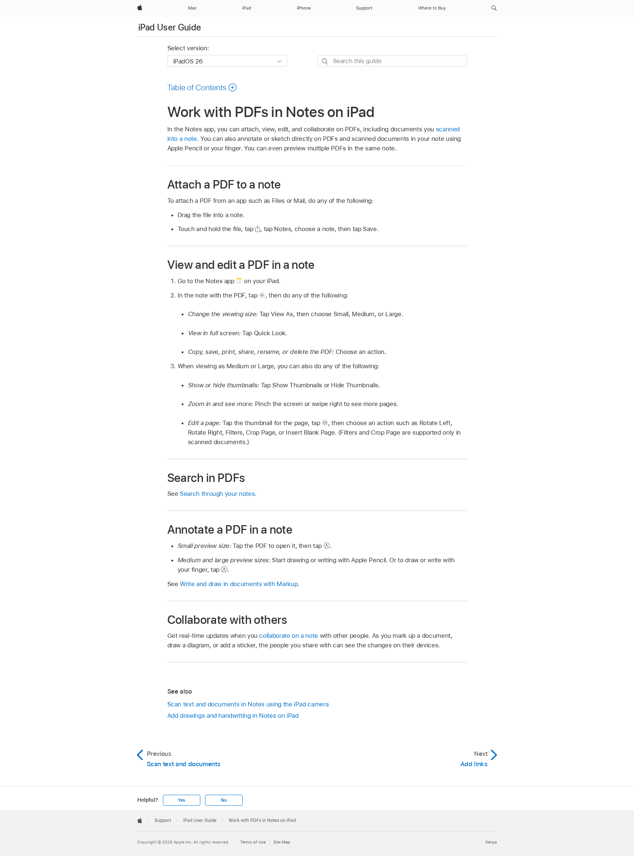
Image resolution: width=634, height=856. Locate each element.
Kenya (491, 842)
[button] (494, 8)
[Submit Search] (325, 61)
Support (162, 820)
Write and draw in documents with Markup (239, 584)
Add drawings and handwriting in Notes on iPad (233, 715)
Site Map (281, 842)
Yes (181, 800)
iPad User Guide (169, 27)
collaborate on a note (288, 635)
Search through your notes (217, 493)
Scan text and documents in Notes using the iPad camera (248, 704)
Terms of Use (253, 842)
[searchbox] (392, 61)
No (224, 800)
